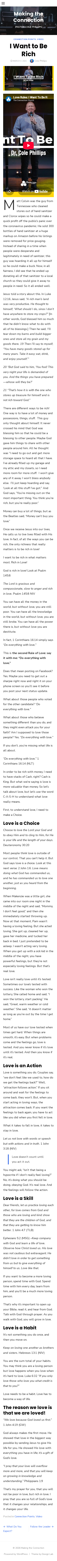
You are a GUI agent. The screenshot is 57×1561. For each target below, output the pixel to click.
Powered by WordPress (16, 1554)
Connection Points (24, 39)
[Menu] (3, 3)
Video (40, 39)
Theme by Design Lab (42, 1554)
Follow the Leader (40, 1526)
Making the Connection (28, 17)
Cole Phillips (41, 60)
